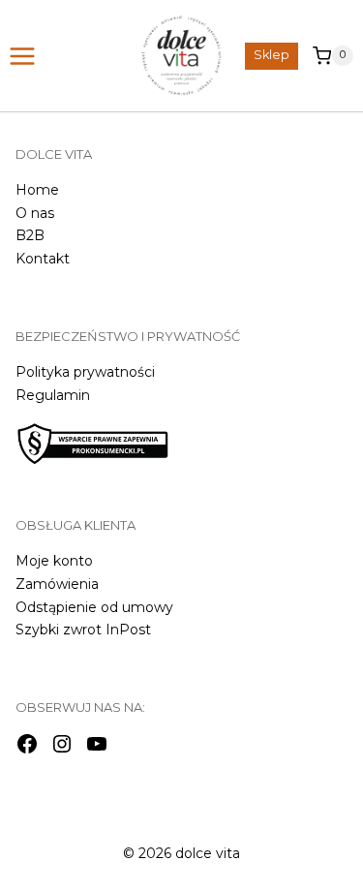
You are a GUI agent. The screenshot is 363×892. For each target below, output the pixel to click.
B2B (30, 235)
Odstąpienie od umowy (94, 607)
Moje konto (54, 560)
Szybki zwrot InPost (83, 629)
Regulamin (52, 395)
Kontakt (42, 258)
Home (37, 190)
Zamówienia (57, 584)
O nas (34, 213)
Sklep (271, 54)
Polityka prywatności (85, 372)
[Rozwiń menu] (25, 56)
